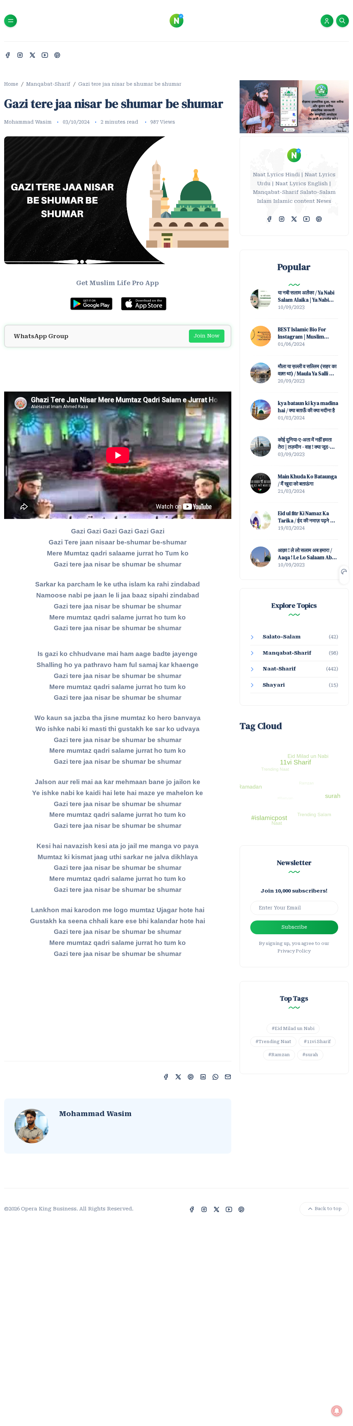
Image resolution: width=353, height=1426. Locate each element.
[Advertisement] (117, 369)
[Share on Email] (227, 1076)
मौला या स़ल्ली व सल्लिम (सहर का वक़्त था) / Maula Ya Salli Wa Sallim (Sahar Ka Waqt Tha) (307, 370)
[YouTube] (44, 54)
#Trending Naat (273, 1041)
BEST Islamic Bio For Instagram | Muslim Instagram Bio (302, 333)
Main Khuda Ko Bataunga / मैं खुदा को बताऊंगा (307, 480)
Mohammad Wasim (28, 122)
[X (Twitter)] (32, 54)
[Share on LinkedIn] (203, 1076)
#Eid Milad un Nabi (293, 1028)
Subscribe (294, 927)
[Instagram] (20, 54)
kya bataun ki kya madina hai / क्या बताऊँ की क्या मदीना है (308, 406)
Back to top (328, 1208)
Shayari (274, 685)
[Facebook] (7, 54)
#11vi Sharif (317, 1041)
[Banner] (294, 106)
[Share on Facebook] (165, 1076)
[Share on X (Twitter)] (178, 1076)
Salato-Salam (282, 637)
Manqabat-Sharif (48, 84)
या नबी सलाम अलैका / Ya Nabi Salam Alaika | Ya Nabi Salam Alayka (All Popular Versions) (306, 296)
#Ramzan (279, 1054)
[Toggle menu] (10, 20)
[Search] (342, 20)
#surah (310, 1054)
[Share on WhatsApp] (215, 1076)
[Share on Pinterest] (190, 1076)
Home (11, 84)
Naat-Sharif (279, 669)
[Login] (326, 21)
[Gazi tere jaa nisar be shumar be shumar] (117, 200)
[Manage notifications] (336, 1410)
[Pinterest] (57, 54)
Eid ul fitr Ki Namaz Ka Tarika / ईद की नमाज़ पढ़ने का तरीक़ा (306, 517)
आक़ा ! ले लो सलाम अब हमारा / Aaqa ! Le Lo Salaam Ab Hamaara (305, 554)
